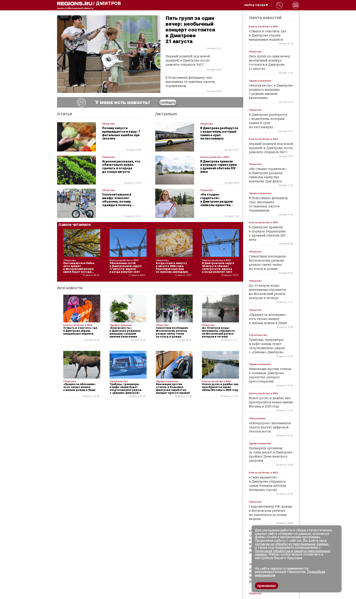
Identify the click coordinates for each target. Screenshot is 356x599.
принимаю (266, 585)
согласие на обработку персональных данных (292, 544)
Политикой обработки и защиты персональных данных (292, 553)
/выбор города (254, 5)
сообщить (168, 102)
